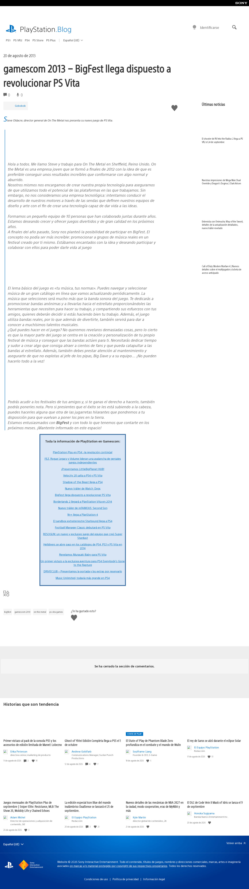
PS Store (38, 40)
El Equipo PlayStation (206, 747)
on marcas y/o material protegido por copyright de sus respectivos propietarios (118, 866)
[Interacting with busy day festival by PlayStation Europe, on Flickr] (34, 278)
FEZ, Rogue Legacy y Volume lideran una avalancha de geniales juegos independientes (83, 460)
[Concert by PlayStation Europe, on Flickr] (34, 154)
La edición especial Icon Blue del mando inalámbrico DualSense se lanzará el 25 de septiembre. (89, 806)
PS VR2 (17, 40)
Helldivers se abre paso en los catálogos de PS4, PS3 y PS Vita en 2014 (82, 546)
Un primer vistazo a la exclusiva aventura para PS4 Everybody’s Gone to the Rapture (83, 563)
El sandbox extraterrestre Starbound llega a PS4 (82, 521)
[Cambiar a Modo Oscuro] (194, 27)
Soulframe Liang (142, 751)
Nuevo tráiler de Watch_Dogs (82, 488)
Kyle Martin (139, 817)
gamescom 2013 (22, 612)
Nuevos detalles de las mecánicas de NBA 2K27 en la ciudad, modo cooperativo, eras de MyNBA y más (154, 806)
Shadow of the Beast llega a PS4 (83, 482)
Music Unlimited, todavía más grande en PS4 (83, 578)
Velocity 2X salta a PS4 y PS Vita (82, 475)
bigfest (7, 612)
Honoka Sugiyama (204, 813)
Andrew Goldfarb (81, 751)
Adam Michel (17, 817)
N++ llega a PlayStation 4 (82, 514)
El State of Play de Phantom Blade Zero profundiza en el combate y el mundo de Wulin (153, 743)
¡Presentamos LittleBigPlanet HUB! (82, 469)
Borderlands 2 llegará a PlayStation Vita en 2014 (82, 501)
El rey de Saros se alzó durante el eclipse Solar (214, 740)
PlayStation (46, 29)
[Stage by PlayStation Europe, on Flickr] (34, 392)
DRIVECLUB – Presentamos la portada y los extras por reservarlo (83, 571)
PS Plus (51, 40)
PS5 (8, 40)
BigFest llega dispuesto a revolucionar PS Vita (83, 495)
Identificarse (209, 27)
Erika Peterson (18, 751)
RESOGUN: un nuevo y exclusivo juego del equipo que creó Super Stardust (82, 536)
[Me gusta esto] (33, 760)
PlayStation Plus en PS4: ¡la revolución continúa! (82, 452)
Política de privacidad (125, 879)
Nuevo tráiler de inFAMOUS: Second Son (82, 508)
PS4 (27, 40)
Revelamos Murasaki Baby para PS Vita (82, 554)
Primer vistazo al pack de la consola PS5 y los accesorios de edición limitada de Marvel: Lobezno (32, 743)
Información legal (154, 879)
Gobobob (20, 105)
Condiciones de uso (96, 879)
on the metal (40, 612)
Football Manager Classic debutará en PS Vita (82, 527)
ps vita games (56, 612)
